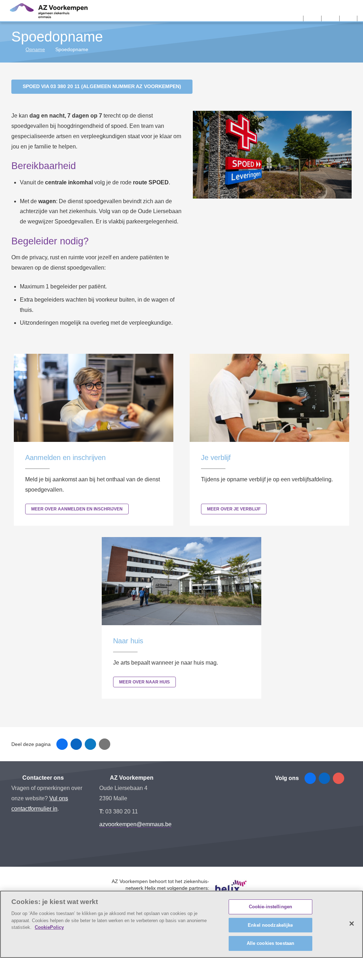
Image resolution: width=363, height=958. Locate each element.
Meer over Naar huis (144, 682)
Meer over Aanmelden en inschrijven (77, 509)
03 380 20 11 (121, 811)
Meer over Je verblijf (234, 509)
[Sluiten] (351, 923)
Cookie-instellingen (270, 906)
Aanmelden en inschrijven (65, 457)
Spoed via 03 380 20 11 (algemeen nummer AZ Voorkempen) (102, 86)
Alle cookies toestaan (271, 943)
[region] (181, 924)
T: (102, 811)
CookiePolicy (49, 927)
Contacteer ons (42, 778)
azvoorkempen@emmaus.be (135, 824)
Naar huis (128, 641)
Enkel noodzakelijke (270, 925)
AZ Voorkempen (131, 778)
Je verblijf (216, 457)
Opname (35, 49)
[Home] (14, 49)
